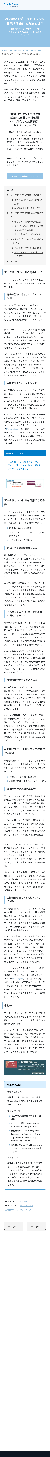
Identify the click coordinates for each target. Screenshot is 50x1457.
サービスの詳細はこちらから (25, 176)
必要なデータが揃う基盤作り (27, 248)
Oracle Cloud (12, 428)
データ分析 (17, 978)
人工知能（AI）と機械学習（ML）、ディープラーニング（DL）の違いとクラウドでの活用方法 (24, 465)
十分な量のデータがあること (27, 234)
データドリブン (26, 1205)
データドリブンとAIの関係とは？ (26, 194)
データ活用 (22, 1201)
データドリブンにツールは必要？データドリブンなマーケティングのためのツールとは (38, 1226)
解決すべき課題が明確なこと (27, 221)
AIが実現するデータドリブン (27, 208)
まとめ (14, 261)
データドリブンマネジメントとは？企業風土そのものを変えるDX (15, 1226)
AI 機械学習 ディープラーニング (18, 1210)
